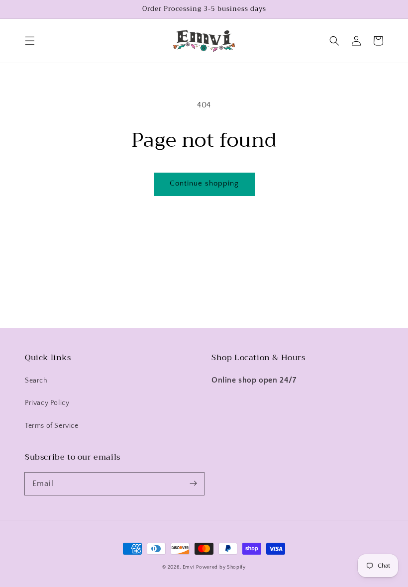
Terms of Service (52, 426)
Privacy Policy (47, 403)
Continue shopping (204, 183)
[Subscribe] (193, 483)
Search (36, 381)
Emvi (189, 567)
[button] (30, 41)
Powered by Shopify (221, 567)
